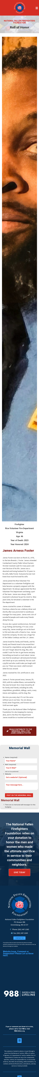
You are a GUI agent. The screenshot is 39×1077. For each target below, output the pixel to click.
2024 (26, 544)
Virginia (19, 532)
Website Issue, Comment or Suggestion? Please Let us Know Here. (18, 953)
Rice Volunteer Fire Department (19, 528)
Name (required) (11, 757)
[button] (33, 8)
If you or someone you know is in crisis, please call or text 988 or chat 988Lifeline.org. (19, 1029)
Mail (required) (10, 764)
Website (8, 774)
